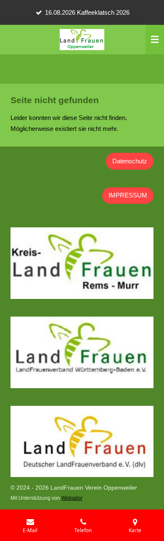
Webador (71, 498)
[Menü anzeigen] (154, 39)
